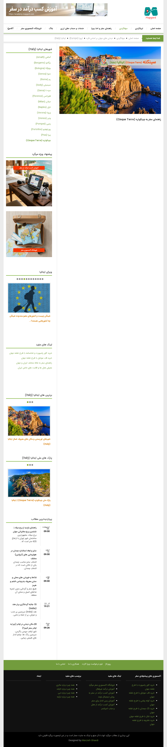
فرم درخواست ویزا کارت (92, 664)
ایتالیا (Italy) (60, 38)
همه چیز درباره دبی (66, 693)
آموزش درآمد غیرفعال (105, 689)
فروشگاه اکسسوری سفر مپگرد (101, 685)
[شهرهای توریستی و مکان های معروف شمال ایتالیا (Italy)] (29, 421)
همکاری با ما (73, 664)
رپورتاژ (108, 664)
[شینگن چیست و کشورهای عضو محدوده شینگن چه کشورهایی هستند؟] (29, 298)
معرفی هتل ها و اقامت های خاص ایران (35, 368)
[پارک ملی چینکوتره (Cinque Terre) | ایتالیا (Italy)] (29, 483)
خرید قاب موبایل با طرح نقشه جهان (36, 358)
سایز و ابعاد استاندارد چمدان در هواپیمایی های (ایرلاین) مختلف (24, 554)
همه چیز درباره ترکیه (66, 697)
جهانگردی (121, 38)
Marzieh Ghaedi (90, 740)
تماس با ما (60, 664)
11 (40, 279)
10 (38, 279)
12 (43, 279)
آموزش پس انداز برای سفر (102, 701)
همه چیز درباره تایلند (66, 689)
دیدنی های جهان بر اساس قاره (99, 38)
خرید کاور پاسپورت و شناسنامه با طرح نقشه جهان (30, 353)
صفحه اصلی (134, 38)
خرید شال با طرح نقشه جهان (141, 716)
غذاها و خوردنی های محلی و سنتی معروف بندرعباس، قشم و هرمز (23, 581)
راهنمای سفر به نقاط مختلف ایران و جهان (34, 363)
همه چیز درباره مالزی (65, 685)
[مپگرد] (151, 13)
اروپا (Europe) (76, 38)
